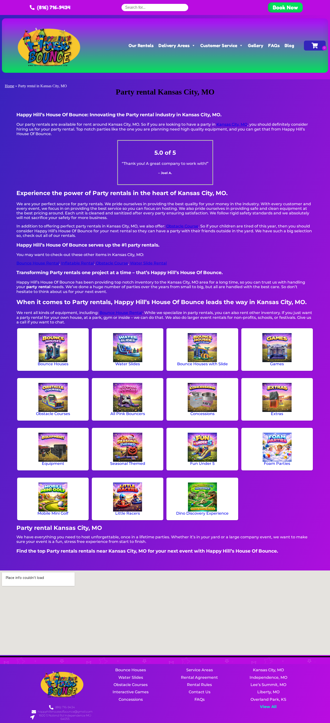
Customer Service (218, 45)
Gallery (255, 45)
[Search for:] (155, 7)
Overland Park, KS (268, 699)
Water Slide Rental (148, 263)
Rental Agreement (199, 677)
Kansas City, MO (231, 124)
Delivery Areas (174, 45)
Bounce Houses (130, 670)
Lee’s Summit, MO (268, 684)
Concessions (131, 699)
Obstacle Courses (131, 684)
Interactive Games (131, 692)
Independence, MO (268, 677)
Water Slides (130, 677)
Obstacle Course (182, 226)
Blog (289, 45)
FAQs (274, 45)
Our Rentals (141, 45)
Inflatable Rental (77, 263)
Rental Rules (199, 684)
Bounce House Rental (37, 263)
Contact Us (199, 692)
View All (268, 706)
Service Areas (199, 670)
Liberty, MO (268, 692)
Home (9, 86)
